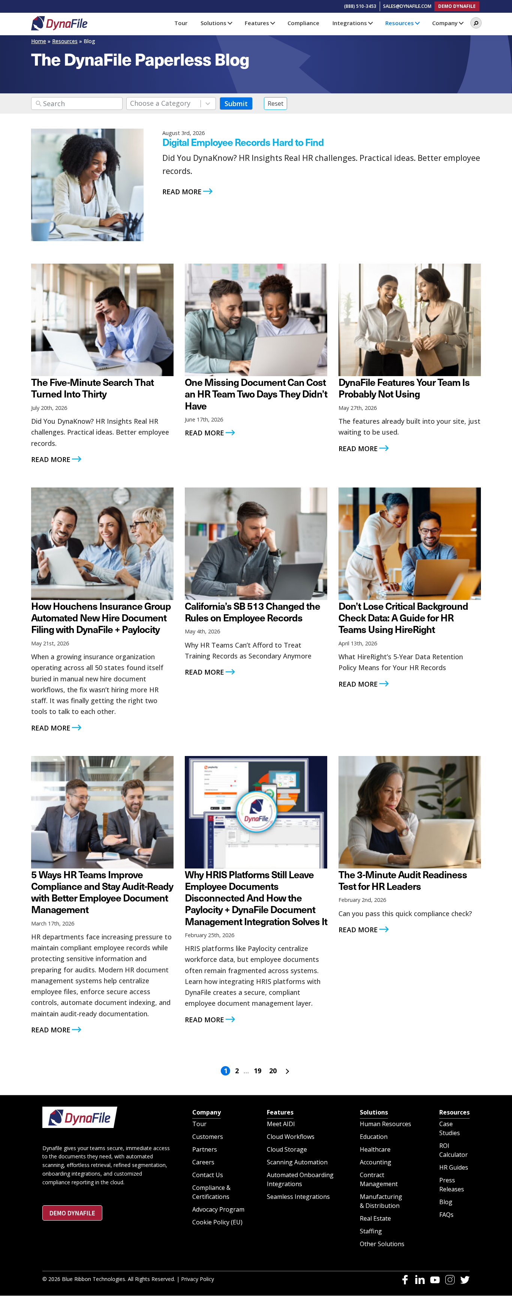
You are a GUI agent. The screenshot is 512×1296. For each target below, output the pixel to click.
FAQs (446, 1215)
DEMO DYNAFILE (457, 6)
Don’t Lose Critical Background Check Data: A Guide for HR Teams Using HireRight (403, 617)
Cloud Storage (287, 1150)
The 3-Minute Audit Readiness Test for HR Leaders (402, 879)
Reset (275, 103)
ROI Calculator (453, 1150)
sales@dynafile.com (407, 6)
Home (38, 41)
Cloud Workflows (290, 1137)
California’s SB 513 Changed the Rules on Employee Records (252, 611)
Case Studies (449, 1128)
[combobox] (171, 103)
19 (257, 1070)
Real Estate (375, 1219)
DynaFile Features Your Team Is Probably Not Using (404, 387)
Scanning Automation (297, 1162)
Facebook (405, 1280)
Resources (65, 41)
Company (206, 1112)
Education (374, 1137)
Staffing (371, 1231)
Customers (207, 1137)
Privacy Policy (197, 1279)
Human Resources (385, 1124)
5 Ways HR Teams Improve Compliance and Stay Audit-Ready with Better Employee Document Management (102, 891)
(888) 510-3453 (360, 6)
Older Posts (286, 1071)
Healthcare (375, 1150)
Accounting (375, 1162)
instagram (450, 1280)
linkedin (420, 1280)
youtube (435, 1280)
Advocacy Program (218, 1210)
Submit (236, 103)
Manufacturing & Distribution (381, 1201)
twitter (465, 1280)
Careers (203, 1162)
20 (273, 1070)
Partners (204, 1150)
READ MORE (182, 191)
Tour (199, 1124)
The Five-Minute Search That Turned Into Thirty (92, 387)
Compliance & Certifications (211, 1192)
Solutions (374, 1112)
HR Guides (453, 1168)
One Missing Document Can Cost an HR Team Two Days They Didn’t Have (256, 393)
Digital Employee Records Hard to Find (243, 141)
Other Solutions (382, 1244)
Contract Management (379, 1179)
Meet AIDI (281, 1124)
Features (280, 1112)
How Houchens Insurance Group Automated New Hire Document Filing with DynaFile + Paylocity (101, 617)
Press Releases (451, 1185)
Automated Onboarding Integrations (300, 1179)
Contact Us (207, 1175)
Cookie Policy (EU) (217, 1222)
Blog (445, 1202)
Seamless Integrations (298, 1197)
